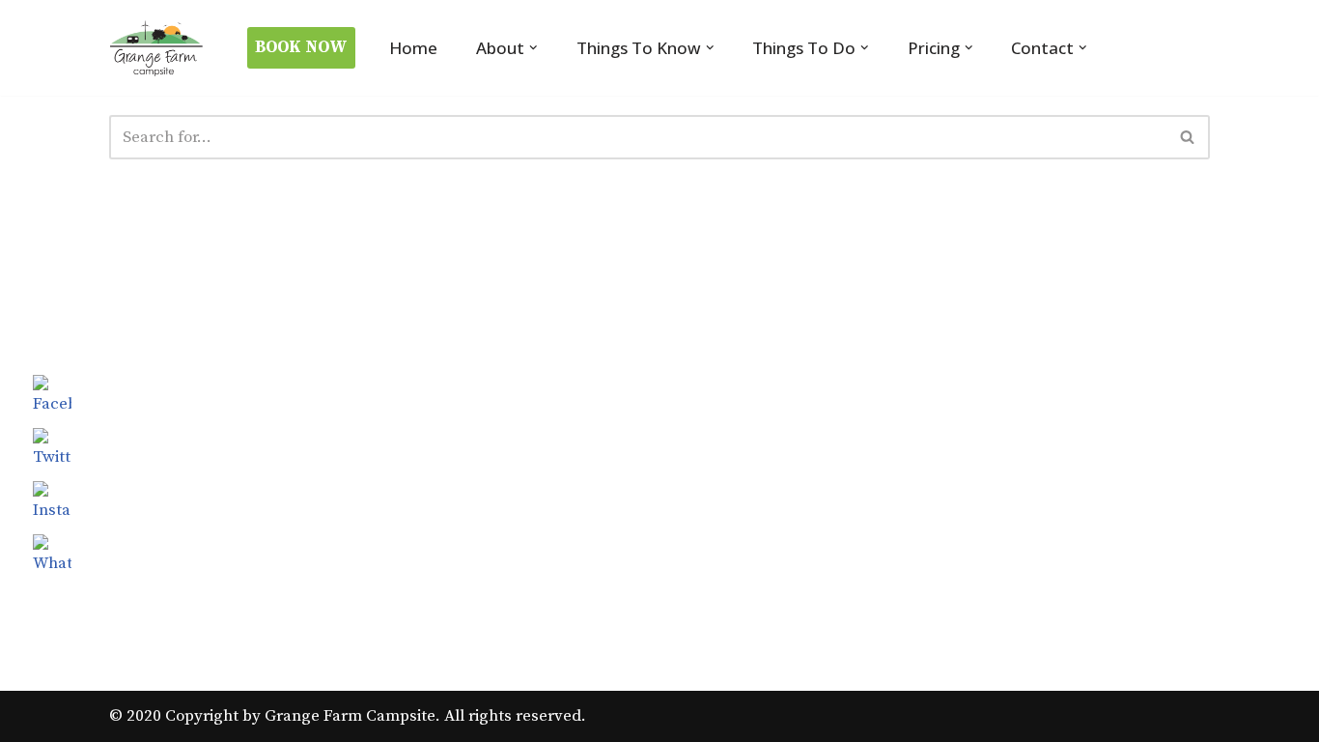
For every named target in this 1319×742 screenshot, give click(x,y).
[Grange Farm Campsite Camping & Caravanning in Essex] (157, 47)
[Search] (1188, 137)
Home (413, 48)
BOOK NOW (301, 47)
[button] (533, 47)
